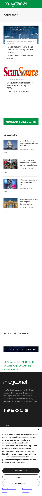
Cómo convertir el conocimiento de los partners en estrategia (28, 162)
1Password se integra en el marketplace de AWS (28, 182)
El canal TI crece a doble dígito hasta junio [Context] (29, 143)
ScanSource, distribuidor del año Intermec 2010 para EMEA (20, 85)
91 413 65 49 (28, 362)
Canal (9, 79)
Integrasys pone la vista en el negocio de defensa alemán (29, 201)
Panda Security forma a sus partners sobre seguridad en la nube (20, 50)
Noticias (31, 41)
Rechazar (18, 477)
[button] (38, 429)
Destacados (16, 41)
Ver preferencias (18, 483)
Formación (24, 41)
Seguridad (10, 43)
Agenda (9, 41)
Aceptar (18, 471)
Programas (20, 79)
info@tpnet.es (10, 362)
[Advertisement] (21, 297)
